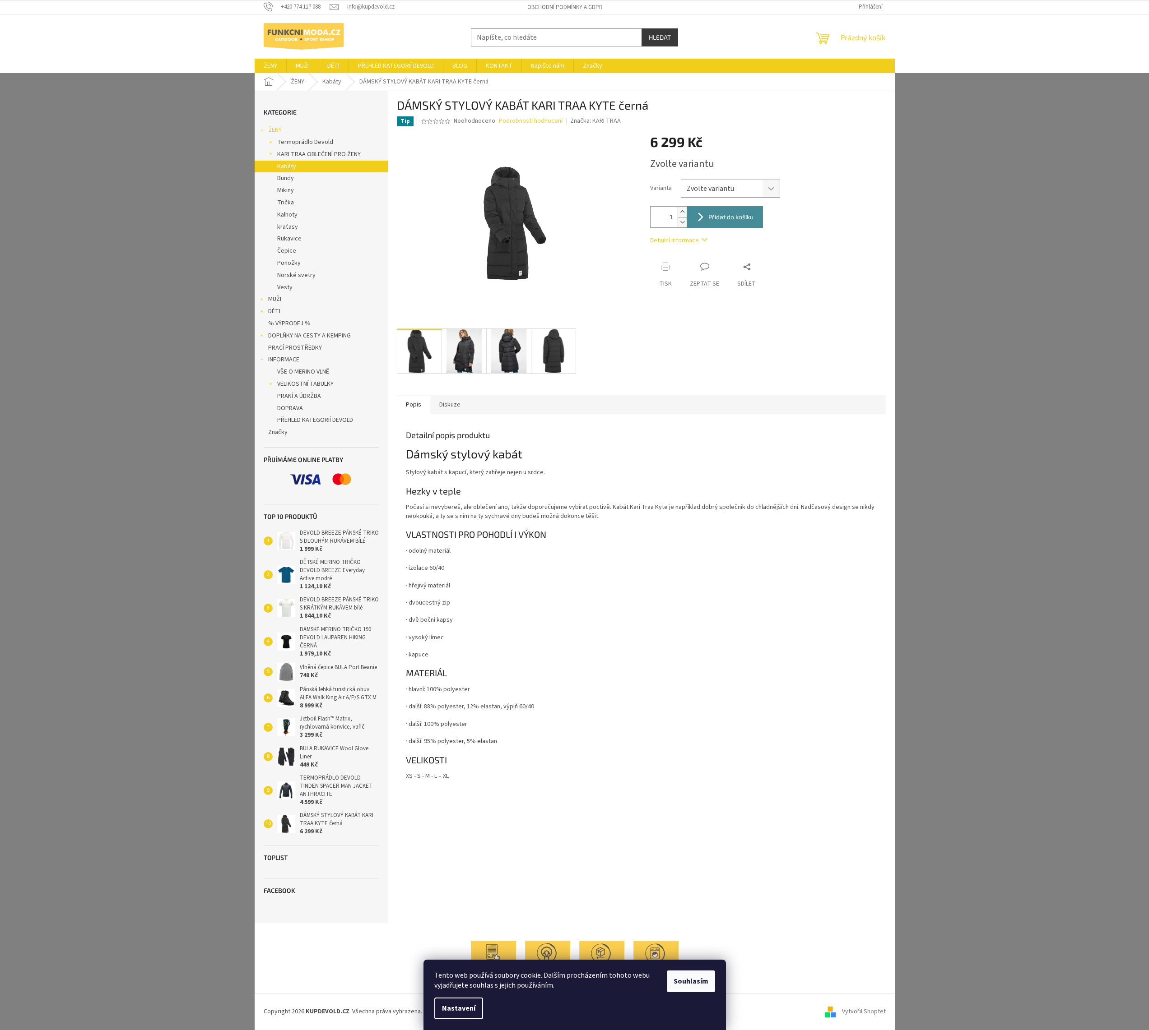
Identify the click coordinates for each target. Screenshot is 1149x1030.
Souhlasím (691, 981)
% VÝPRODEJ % (289, 323)
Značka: (595, 120)
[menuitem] (270, 66)
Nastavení (458, 1008)
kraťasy (287, 226)
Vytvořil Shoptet (864, 1011)
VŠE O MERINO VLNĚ (303, 371)
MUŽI (274, 299)
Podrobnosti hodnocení (531, 121)
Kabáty (286, 166)
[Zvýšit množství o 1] (682, 212)
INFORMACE (283, 359)
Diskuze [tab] (450, 404)
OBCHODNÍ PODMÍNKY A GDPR (565, 7)
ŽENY (275, 129)
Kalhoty (287, 214)
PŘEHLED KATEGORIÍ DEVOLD (315, 420)
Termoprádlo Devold (305, 142)
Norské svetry (296, 275)
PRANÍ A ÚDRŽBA (299, 396)
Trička (285, 202)
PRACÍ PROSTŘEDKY (295, 347)
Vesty (285, 287)
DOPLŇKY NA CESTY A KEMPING (309, 335)
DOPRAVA (290, 408)
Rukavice (289, 238)
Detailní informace (674, 240)
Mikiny (285, 190)
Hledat (660, 37)
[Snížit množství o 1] (682, 222)
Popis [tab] (413, 404)
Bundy (285, 178)
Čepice (286, 250)
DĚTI (274, 311)
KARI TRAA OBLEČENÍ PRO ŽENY (319, 154)
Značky (278, 432)
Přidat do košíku (731, 217)
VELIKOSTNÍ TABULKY (305, 383)
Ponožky (289, 263)
